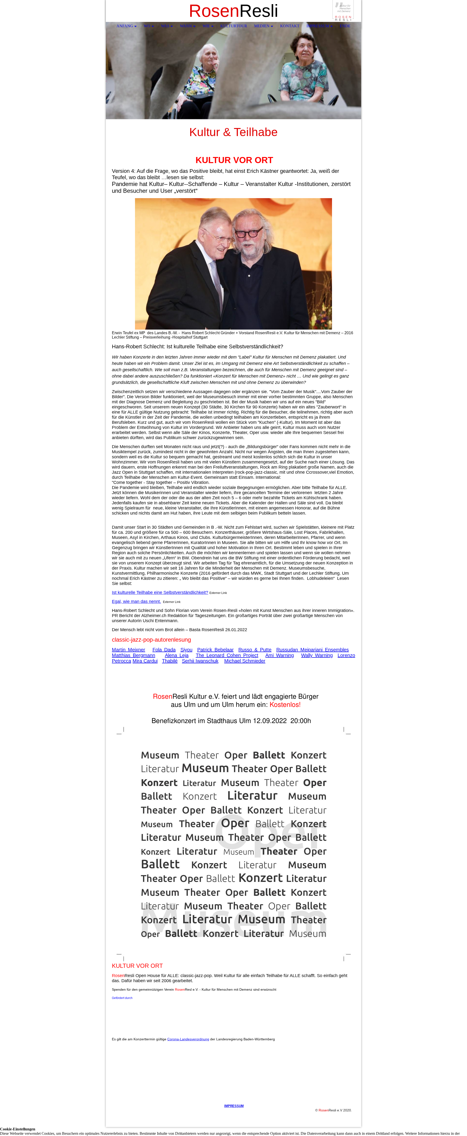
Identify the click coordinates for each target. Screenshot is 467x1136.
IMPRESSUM (234, 1106)
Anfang (125, 26)
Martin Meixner (128, 649)
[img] (343, 11)
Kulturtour (233, 26)
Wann (186, 26)
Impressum (317, 26)
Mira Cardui (145, 661)
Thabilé (170, 661)
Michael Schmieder (244, 661)
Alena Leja (177, 655)
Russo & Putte (254, 649)
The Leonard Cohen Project (227, 655)
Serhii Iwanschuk (200, 661)
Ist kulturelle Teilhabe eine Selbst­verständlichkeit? (160, 592)
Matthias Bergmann (133, 655)
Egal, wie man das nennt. (136, 601)
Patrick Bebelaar (215, 649)
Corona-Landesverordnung (188, 1039)
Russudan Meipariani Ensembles (312, 649)
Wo (147, 26)
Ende (345, 26)
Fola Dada (164, 649)
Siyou (186, 649)
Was (165, 26)
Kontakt (289, 26)
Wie (206, 26)
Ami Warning (279, 655)
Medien (261, 26)
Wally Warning (317, 655)
